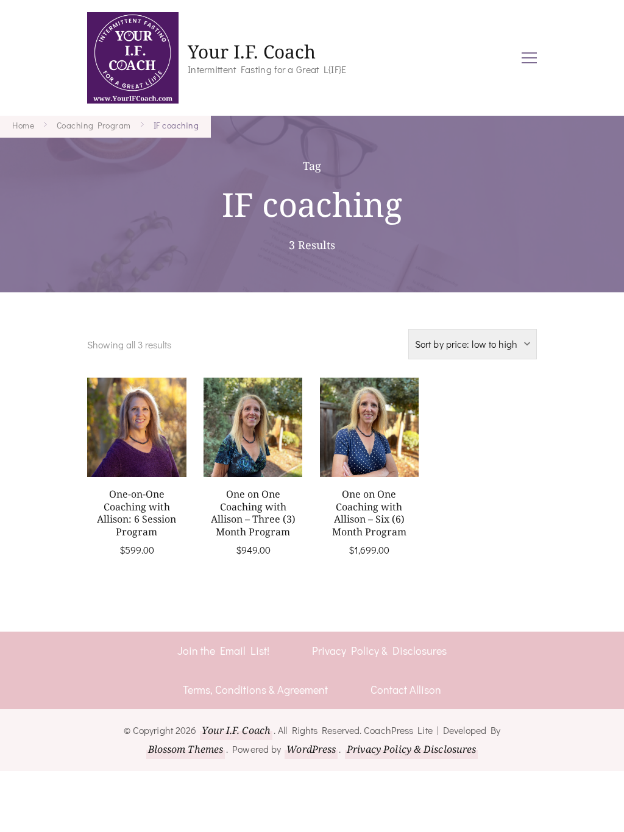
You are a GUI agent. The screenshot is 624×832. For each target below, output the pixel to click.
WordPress (311, 749)
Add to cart (136, 443)
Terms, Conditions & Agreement (255, 689)
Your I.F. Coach (252, 51)
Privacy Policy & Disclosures (379, 650)
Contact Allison (405, 689)
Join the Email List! (223, 650)
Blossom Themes (185, 749)
